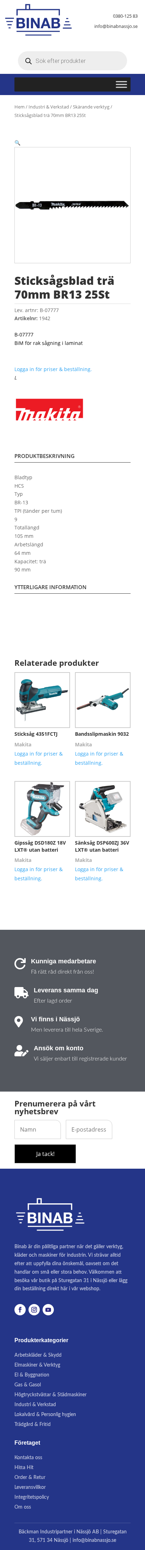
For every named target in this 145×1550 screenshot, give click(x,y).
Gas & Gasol (27, 1384)
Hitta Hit (23, 1467)
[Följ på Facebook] (20, 1309)
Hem (19, 107)
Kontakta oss (28, 1457)
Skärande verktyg (91, 107)
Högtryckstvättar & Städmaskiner (50, 1394)
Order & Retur (29, 1477)
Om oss (22, 1507)
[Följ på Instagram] (34, 1309)
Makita (22, 744)
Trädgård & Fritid (32, 1424)
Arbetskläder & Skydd (38, 1355)
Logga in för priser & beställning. (53, 369)
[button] (17, 142)
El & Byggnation (31, 1375)
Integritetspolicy (31, 1497)
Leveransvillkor (30, 1487)
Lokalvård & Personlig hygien (45, 1414)
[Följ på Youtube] (48, 1309)
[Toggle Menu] (121, 84)
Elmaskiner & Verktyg (37, 1365)
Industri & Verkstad (49, 107)
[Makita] (49, 410)
